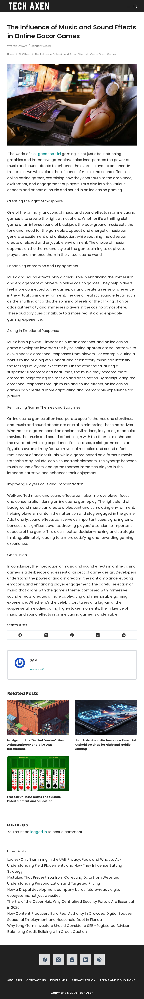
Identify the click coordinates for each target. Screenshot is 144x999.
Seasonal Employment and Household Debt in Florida (54, 919)
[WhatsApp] (124, 635)
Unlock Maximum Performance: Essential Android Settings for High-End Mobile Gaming (105, 744)
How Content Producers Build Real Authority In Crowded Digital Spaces (69, 913)
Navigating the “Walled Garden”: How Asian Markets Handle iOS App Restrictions (35, 744)
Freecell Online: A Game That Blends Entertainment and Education (34, 799)
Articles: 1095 (37, 669)
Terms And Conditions (117, 980)
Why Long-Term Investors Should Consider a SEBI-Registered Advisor (68, 925)
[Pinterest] (72, 635)
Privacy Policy (83, 980)
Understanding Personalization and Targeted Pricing (53, 883)
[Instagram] (72, 959)
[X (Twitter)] (46, 635)
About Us (14, 980)
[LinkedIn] (98, 635)
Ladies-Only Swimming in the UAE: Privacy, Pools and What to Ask (64, 859)
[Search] (135, 6)
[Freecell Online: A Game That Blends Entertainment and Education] (38, 773)
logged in (38, 831)
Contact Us (36, 980)
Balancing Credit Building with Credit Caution (47, 931)
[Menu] (128, 6)
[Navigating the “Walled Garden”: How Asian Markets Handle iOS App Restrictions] (38, 717)
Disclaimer (58, 980)
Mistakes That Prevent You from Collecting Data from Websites (63, 877)
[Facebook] (20, 635)
